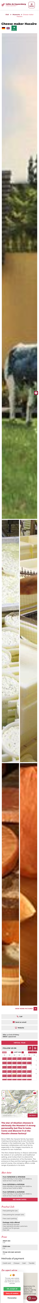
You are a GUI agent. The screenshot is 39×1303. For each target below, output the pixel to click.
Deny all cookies (12, 1293)
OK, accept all (12, 1289)
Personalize (12, 1298)
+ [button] (3, 1092)
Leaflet (35, 1109)
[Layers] (35, 1093)
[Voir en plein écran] (3, 1098)
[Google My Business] (35, 1048)
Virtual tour (19, 1043)
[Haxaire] (10, 641)
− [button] (3, 1095)
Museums (16, 14)
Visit (7, 14)
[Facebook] (30, 1048)
